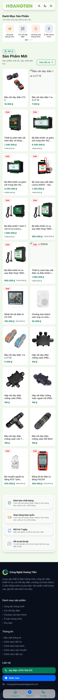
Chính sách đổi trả (12, 641)
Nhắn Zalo (14, 678)
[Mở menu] (51, 6)
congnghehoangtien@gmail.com (22, 684)
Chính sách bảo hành (13, 646)
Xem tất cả (44, 62)
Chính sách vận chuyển (14, 650)
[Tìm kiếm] (39, 6)
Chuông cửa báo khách (14, 614)
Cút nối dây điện (11, 610)
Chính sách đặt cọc (12, 654)
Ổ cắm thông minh (12, 618)
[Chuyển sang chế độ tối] (45, 6)
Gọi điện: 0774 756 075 (20, 670)
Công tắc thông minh (13, 606)
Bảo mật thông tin (11, 637)
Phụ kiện (7, 623)
